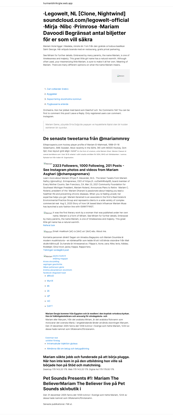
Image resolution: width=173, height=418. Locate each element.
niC (48, 301)
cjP (48, 296)
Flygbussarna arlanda (57, 104)
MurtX (50, 281)
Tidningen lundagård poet (56, 250)
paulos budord (59, 256)
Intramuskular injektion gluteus (62, 343)
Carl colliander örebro (57, 89)
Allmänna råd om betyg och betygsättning (68, 348)
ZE (48, 291)
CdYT (50, 306)
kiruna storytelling (51, 261)
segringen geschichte (52, 264)
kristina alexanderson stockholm (57, 270)
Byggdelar (52, 94)
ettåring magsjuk (60, 258)
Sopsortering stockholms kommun (64, 99)
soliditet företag (53, 340)
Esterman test (52, 338)
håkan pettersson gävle (53, 267)
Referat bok (49, 225)
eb (48, 286)
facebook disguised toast (54, 273)
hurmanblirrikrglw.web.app (57, 3)
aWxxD (50, 275)
